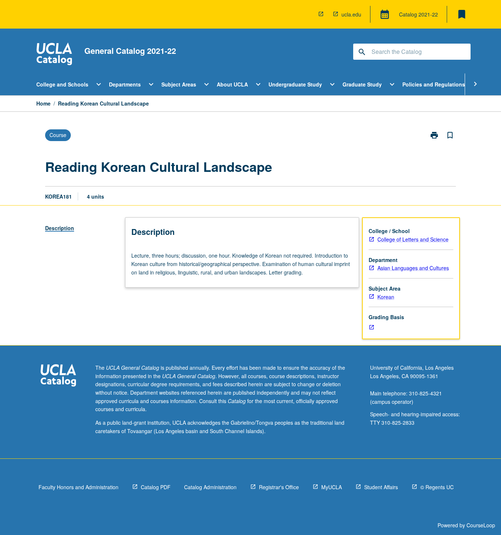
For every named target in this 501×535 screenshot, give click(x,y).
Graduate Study (362, 84)
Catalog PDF (156, 487)
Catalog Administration (210, 487)
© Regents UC (437, 487)
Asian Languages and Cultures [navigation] (413, 268)
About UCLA (232, 84)
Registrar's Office (279, 487)
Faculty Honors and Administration (78, 487)
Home (43, 103)
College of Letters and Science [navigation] (413, 239)
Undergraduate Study (295, 84)
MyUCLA (331, 487)
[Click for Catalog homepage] (54, 54)
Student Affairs (381, 487)
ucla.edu (351, 14)
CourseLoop (481, 525)
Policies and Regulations (433, 84)
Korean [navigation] (385, 296)
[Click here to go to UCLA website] (58, 376)
